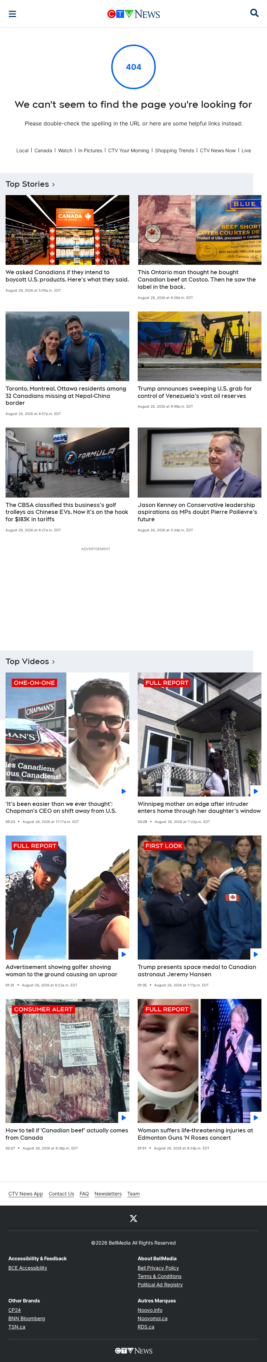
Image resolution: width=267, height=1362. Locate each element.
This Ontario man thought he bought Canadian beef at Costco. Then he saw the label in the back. (197, 279)
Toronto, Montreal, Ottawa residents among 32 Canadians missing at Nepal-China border (66, 396)
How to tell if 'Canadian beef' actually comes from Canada (67, 1134)
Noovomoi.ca (153, 1318)
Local (22, 150)
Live (246, 150)
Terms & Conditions (159, 1276)
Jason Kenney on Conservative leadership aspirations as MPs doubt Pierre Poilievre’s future (197, 512)
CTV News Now (218, 150)
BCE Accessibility (27, 1268)
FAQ (84, 1193)
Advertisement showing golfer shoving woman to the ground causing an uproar (62, 971)
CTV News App (25, 1193)
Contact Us (61, 1193)
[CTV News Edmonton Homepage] (133, 14)
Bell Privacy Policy (158, 1268)
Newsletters (108, 1193)
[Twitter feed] (133, 1218)
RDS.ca (146, 1327)
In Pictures (90, 150)
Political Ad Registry (160, 1284)
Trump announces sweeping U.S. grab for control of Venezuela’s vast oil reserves (195, 392)
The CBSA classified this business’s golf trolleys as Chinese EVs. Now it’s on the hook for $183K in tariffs (67, 512)
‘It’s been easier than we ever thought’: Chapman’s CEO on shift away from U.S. (61, 808)
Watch (65, 150)
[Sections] (12, 14)
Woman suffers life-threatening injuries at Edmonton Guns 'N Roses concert (195, 1134)
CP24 (14, 1310)
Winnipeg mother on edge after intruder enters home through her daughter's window (199, 808)
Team (133, 1193)
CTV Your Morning (128, 150)
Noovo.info (150, 1310)
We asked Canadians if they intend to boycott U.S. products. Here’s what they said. (67, 276)
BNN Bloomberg (26, 1318)
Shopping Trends (174, 150)
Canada (43, 150)
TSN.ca (16, 1327)
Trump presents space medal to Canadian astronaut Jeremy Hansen (197, 971)
